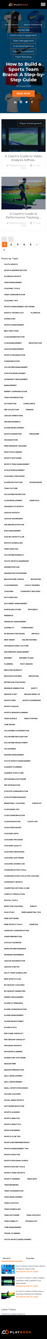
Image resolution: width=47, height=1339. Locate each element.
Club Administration (14, 337)
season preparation (14, 1070)
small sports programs (16, 1088)
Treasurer (34, 434)
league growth (12, 513)
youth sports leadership (16, 561)
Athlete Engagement (14, 470)
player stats (10, 1027)
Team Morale (10, 719)
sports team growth (14, 1173)
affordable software (15, 779)
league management (14, 349)
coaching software (14, 858)
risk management (12, 531)
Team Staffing (31, 719)
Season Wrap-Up (32, 694)
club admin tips (11, 809)
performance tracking (15, 446)
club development (23, 46)
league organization (14, 961)
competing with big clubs (17, 888)
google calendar (12, 943)
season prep (10, 1064)
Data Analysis (10, 597)
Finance (29, 410)
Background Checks (14, 579)
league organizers (13, 519)
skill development (13, 1076)
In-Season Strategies (14, 634)
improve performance (15, 949)
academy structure (14, 773)
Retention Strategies (14, 682)
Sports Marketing (33, 24)
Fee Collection (11, 410)
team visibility (11, 1221)
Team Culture (10, 488)
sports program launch (16, 1161)
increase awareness (14, 955)
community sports (13, 882)
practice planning (13, 452)
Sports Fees (10, 700)
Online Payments (12, 422)
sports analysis (12, 1118)
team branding (23, 57)
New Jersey (9, 640)
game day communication (16, 931)
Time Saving (9, 725)
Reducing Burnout (13, 670)
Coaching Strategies (14, 476)
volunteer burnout (14, 555)
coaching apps (11, 834)
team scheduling (12, 1209)
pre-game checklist (13, 1033)
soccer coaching (12, 1094)
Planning (8, 664)
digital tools (11, 900)
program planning (13, 1052)
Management (10, 385)
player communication (15, 1009)
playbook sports (12, 276)
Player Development (30, 123)
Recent (6, 1258)
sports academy (12, 1112)
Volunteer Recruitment (16, 743)
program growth (13, 1046)
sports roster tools (14, 1167)
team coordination (13, 1191)
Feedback (8, 615)
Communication (12, 361)
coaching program (13, 840)
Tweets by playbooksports (13, 1314)
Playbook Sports (17, 165)
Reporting (34, 676)
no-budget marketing (15, 991)
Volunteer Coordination (16, 731)
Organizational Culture (16, 646)
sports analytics (12, 1124)
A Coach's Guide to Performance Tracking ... (23, 215)
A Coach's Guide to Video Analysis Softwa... (23, 158)
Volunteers (10, 749)
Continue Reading (23, 135)
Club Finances (11, 585)
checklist (37, 803)
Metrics (35, 634)
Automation (10, 404)
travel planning (12, 1233)
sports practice (12, 1155)
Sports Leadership (32, 700)
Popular (30, 1258)
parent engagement (14, 997)
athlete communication (16, 791)
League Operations (13, 416)
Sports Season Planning (16, 712)
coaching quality (13, 846)
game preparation (13, 937)
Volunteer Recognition (16, 737)
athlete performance (15, 797)
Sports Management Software (19, 307)
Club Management (13, 343)
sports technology (14, 313)
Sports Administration (15, 270)
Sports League (11, 706)
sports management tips (16, 1149)
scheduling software (15, 1058)
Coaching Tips (11, 301)
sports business (12, 1130)
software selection (14, 1106)
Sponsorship (23, 30)
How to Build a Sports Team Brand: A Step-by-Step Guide (23, 72)
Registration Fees (13, 676)
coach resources (12, 828)
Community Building (30, 591)
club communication (14, 815)
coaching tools (12, 288)
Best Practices (11, 331)
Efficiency (33, 609)
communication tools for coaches (21, 876)
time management (12, 1227)
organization (11, 440)
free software (11, 918)
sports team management (17, 464)
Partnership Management (16, 652)
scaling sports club (14, 537)
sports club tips (12, 1136)
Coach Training (32, 585)
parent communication (15, 391)
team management (23, 41)
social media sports (14, 1100)
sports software (12, 458)
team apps (32, 1179)
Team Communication (14, 295)
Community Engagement (23, 35)
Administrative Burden (15, 573)
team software (11, 1215)
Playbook (35, 313)
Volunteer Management (16, 367)
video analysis (11, 549)
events (33, 906)
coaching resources (14, 852)
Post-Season (26, 664)
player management (14, 1015)
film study (9, 912)
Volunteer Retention (14, 494)
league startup (12, 967)
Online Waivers (29, 640)
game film (34, 500)
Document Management (15, 603)
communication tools (15, 870)
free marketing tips (31, 912)
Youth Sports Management (17, 761)
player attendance (13, 1003)
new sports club (12, 979)
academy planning (13, 767)
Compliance (29, 404)
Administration (11, 567)
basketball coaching (14, 803)
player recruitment (23, 51)
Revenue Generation (14, 688)
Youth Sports (11, 24)
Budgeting (36, 579)
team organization (13, 397)
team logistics (11, 1203)
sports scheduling (13, 543)
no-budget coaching (14, 985)
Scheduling (9, 319)
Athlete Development (30, 181)
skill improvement (13, 1082)
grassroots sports (14, 506)
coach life (32, 822)
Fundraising (27, 628)
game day (33, 924)
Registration (35, 343)
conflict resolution (14, 894)
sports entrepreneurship (17, 1142)
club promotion (12, 822)
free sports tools (13, 924)
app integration (12, 785)
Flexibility (9, 628)
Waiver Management (14, 755)
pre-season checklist (14, 1040)
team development (13, 1197)
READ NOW (23, 93)
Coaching (8, 591)
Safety (34, 688)
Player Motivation (13, 482)
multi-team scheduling (15, 973)
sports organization (14, 355)
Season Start (10, 694)
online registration (14, 525)
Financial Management (15, 622)
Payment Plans (26, 658)
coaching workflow (14, 864)
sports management (14, 325)
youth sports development (17, 1239)
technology (31, 1221)
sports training (12, 1179)
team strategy (33, 1215)
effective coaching (13, 906)
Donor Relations (12, 609)
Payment (8, 658)
